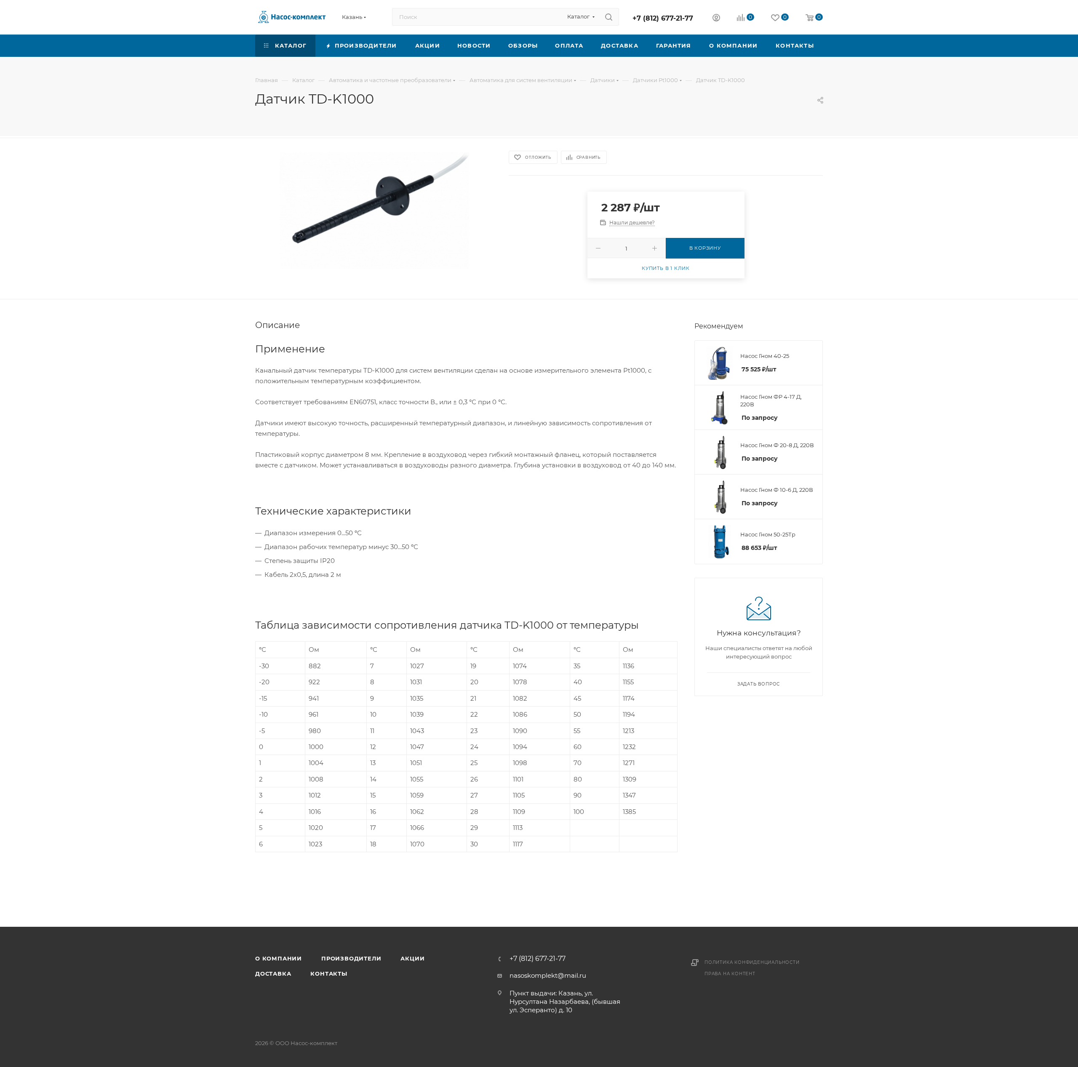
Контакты (328, 973)
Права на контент (729, 973)
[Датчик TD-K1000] (374, 210)
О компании (278, 958)
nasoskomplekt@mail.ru (548, 975)
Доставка (273, 973)
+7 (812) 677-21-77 (662, 18)
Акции (412, 958)
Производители (351, 958)
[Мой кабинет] (716, 18)
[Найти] (608, 17)
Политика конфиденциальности (752, 962)
